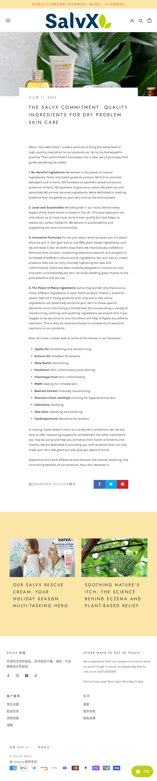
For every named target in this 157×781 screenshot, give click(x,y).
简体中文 (44, 747)
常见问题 (13, 704)
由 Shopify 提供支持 (23, 762)
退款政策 (13, 718)
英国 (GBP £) (19, 747)
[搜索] (141, 20)
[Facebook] (8, 675)
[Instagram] (17, 675)
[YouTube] (26, 675)
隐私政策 (89, 718)
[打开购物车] (149, 20)
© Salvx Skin (20, 756)
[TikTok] (35, 675)
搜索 (86, 704)
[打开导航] (8, 20)
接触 (10, 725)
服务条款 (89, 711)
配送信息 (13, 711)
